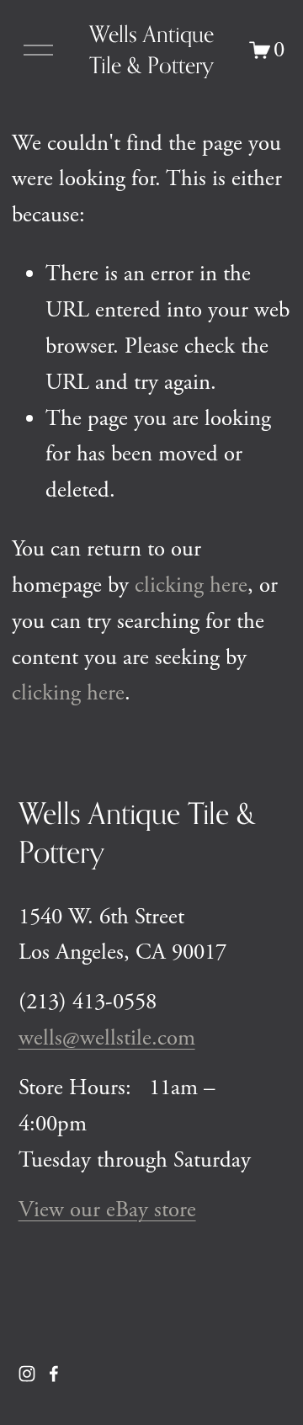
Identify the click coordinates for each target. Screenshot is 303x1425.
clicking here (191, 585)
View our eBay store (107, 1209)
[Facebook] (53, 1373)
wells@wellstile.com (107, 1038)
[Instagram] (27, 1373)
